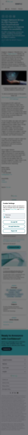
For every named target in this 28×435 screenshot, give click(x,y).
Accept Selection (14, 226)
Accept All (14, 222)
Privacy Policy (13, 209)
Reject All (14, 231)
